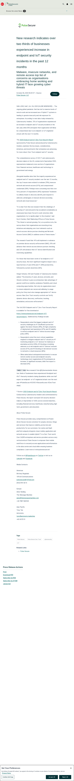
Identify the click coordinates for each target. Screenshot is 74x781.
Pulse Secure (20, 539)
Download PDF (8, 575)
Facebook (29, 459)
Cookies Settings (8, 777)
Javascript (7, 584)
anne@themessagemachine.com (28, 498)
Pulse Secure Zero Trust (34, 539)
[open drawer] (71, 4)
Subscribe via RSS (9, 578)
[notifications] (67, 4)
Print (5, 572)
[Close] (71, 768)
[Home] (9, 4)
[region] (37, 773)
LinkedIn (19, 459)
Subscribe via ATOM (10, 581)
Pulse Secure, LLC (22, 95)
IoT (18, 543)
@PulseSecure (30, 455)
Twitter (40, 455)
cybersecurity (48, 539)
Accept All (52, 777)
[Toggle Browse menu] (67, 10)
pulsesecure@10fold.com (25, 480)
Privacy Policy (6, 773)
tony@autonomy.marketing (26, 516)
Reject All (65, 777)
